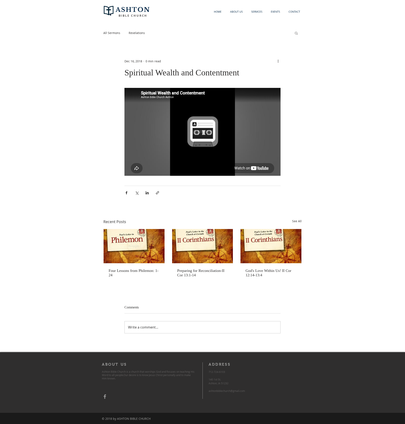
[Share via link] (157, 193)
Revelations (137, 33)
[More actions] (278, 61)
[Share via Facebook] (126, 193)
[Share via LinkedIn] (147, 193)
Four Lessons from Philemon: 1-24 (133, 273)
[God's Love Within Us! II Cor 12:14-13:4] (270, 246)
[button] (296, 33)
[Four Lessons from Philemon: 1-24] (134, 246)
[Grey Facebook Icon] (105, 396)
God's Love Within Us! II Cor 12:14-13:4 (268, 273)
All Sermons (111, 33)
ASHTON (133, 10)
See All (297, 221)
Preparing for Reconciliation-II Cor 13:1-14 (200, 273)
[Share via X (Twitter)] (137, 193)
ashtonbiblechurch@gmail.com (227, 391)
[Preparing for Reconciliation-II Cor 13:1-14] (202, 246)
